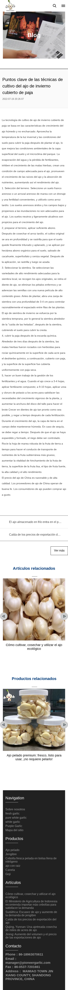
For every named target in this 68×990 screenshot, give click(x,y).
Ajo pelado (12, 850)
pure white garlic (16, 817)
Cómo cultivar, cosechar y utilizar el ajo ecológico (34, 647)
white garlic (12, 821)
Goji (8, 874)
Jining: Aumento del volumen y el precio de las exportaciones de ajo (31, 936)
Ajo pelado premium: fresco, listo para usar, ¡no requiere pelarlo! (34, 757)
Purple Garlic (13, 826)
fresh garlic (12, 813)
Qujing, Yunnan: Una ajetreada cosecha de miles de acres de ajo (31, 928)
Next (64, 616)
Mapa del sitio (14, 830)
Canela (10, 869)
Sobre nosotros (15, 809)
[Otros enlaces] (63, 6)
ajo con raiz (12, 865)
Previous (3, 616)
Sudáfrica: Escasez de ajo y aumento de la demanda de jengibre (31, 913)
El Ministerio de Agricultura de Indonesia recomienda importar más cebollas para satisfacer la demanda (31, 904)
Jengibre (11, 854)
